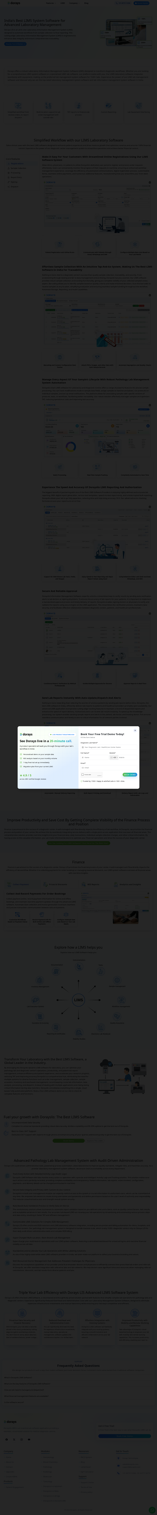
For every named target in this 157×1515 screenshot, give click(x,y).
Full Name (85, 753)
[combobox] (114, 757)
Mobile (112, 753)
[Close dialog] (135, 730)
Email (83, 763)
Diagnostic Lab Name (89, 743)
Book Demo (130, 774)
